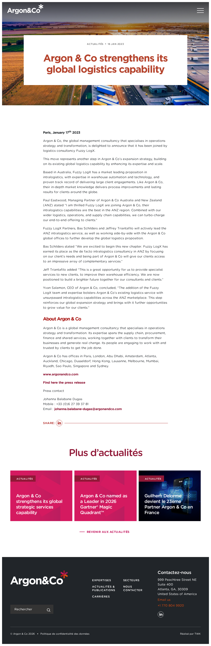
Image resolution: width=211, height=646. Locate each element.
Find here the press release (64, 382)
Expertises (101, 580)
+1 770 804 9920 (171, 605)
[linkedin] (161, 614)
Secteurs (131, 580)
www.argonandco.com (60, 374)
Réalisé (184, 633)
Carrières (101, 596)
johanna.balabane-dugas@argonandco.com (88, 409)
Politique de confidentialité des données (64, 633)
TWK (198, 633)
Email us (164, 600)
